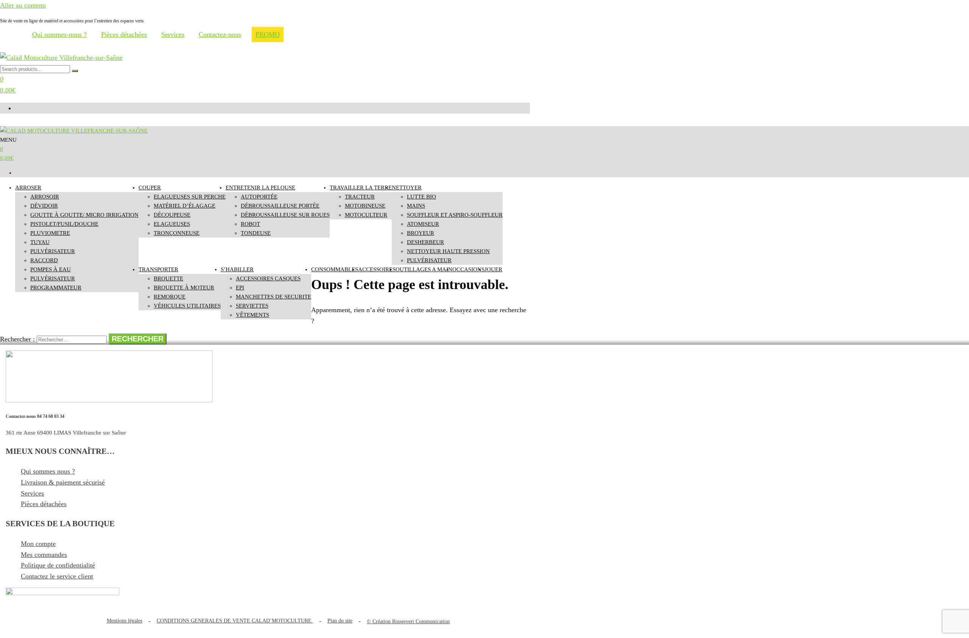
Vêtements (252, 315)
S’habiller (237, 269)
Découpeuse (172, 215)
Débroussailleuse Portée (280, 206)
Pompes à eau (50, 269)
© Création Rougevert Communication (408, 621)
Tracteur (360, 197)
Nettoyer (407, 188)
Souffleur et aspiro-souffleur (455, 215)
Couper (150, 188)
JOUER (493, 269)
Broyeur (420, 233)
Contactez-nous (220, 34)
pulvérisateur (52, 251)
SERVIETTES (252, 306)
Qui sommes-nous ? (59, 34)
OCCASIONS (468, 269)
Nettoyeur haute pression (448, 251)
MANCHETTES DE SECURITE (273, 297)
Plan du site (339, 621)
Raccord (44, 260)
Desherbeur (425, 242)
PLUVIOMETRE (50, 233)
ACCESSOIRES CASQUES (268, 278)
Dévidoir (44, 206)
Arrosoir (44, 197)
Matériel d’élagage (184, 206)
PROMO (267, 34)
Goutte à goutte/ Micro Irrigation (84, 215)
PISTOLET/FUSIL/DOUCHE (64, 224)
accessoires (377, 269)
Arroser (28, 188)
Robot (250, 224)
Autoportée (259, 197)
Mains (416, 206)
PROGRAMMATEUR (55, 288)
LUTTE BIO (421, 197)
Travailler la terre (361, 188)
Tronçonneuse (176, 233)
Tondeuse (256, 233)
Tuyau (40, 242)
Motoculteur (366, 215)
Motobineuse (365, 206)
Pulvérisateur (52, 278)
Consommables (334, 269)
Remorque (169, 297)
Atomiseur (423, 224)
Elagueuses (172, 224)
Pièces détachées (124, 34)
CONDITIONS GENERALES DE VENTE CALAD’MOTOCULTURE (235, 621)
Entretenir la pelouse (260, 188)
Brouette (168, 278)
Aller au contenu (23, 5)
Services (172, 34)
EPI (240, 288)
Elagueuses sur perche (190, 197)
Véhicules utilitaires (187, 306)
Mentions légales (124, 621)
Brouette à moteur (184, 288)
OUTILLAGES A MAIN (424, 269)
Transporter (158, 269)
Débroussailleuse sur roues (285, 215)
